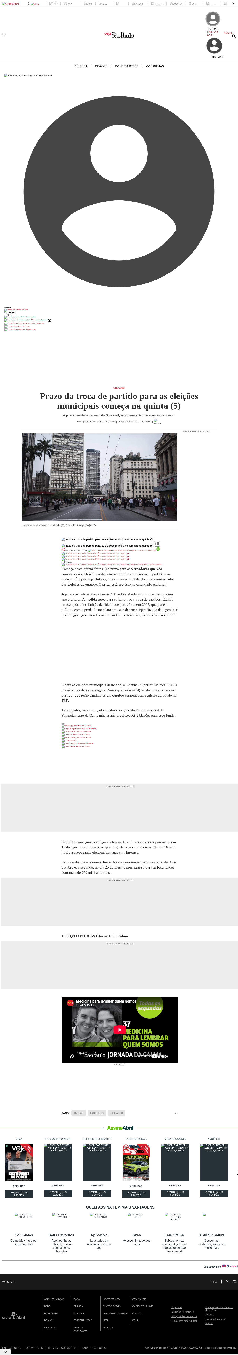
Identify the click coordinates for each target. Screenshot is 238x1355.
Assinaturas (30, 317)
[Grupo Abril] (10, 3)
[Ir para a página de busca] (234, 36)
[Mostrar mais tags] (175, 1113)
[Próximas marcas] (233, 3)
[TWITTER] (226, 1282)
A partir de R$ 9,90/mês (19, 1194)
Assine (228, 32)
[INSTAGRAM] (233, 1282)
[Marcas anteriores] (28, 3)
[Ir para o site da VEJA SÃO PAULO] (119, 36)
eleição (78, 1113)
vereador (116, 1113)
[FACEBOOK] (220, 1282)
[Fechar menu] (28, 75)
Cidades (119, 387)
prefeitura (97, 1113)
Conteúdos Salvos (39, 320)
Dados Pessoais (36, 324)
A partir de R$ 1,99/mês (58, 1194)
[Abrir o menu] (4, 35)
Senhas (25, 326)
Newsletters (30, 329)
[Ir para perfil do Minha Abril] (119, 310)
